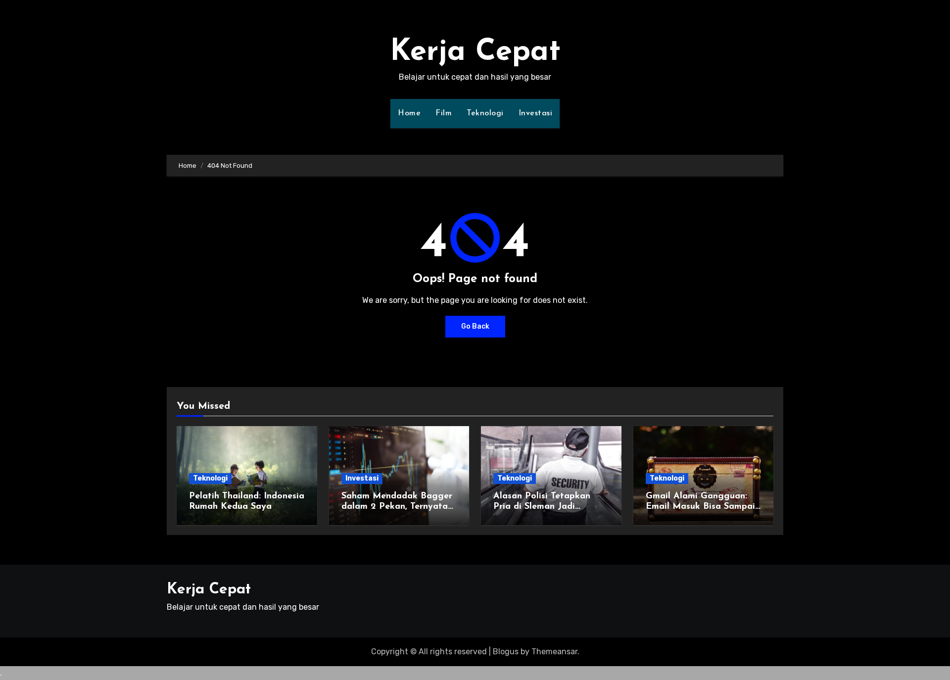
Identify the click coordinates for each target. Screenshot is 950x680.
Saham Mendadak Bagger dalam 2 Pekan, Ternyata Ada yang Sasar (396, 507)
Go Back (475, 326)
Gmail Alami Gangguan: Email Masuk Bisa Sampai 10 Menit (700, 507)
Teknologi (485, 113)
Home (409, 113)
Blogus (506, 651)
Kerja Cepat (475, 52)
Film (443, 113)
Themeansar (554, 651)
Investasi (536, 113)
